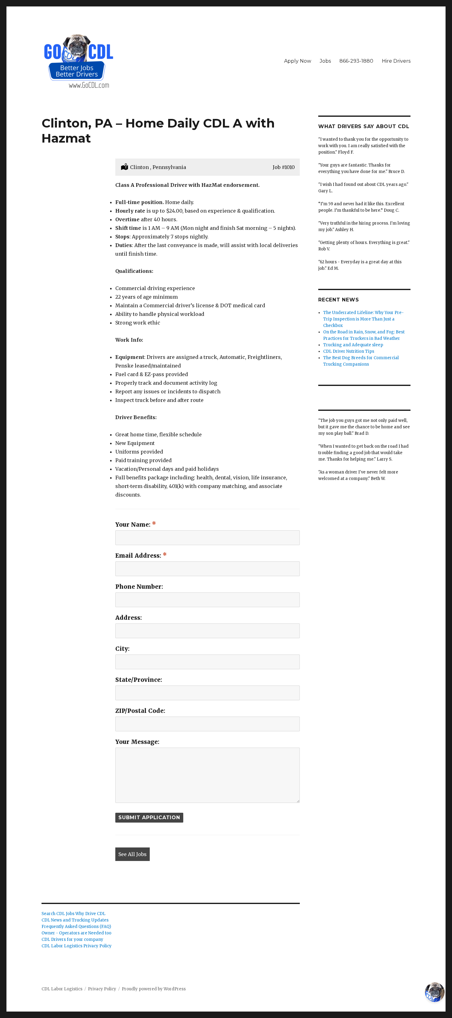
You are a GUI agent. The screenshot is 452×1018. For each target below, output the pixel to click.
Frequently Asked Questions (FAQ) (76, 926)
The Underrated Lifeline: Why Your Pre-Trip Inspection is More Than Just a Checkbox (363, 319)
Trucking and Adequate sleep (353, 345)
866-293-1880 (356, 61)
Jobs (325, 61)
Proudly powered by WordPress (154, 989)
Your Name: (133, 524)
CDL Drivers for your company (72, 939)
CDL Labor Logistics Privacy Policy (77, 946)
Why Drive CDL (90, 913)
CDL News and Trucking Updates (75, 920)
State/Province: (138, 679)
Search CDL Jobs (58, 913)
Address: (128, 617)
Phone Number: (139, 586)
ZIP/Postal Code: (140, 710)
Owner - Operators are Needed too (76, 933)
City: (122, 648)
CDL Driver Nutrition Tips (348, 351)
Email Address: (139, 555)
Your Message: (137, 741)
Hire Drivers (396, 61)
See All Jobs (132, 854)
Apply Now (297, 61)
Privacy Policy (102, 989)
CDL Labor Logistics (62, 989)
